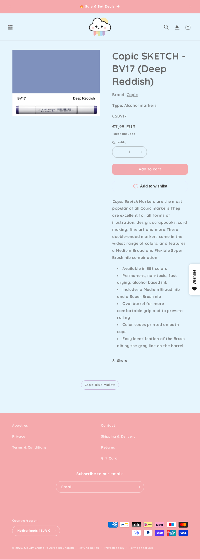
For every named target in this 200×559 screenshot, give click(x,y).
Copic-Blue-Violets (100, 385)
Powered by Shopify (59, 547)
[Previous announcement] (9, 6)
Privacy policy (114, 547)
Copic (132, 94)
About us (20, 425)
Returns (108, 447)
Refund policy (89, 547)
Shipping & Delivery (118, 436)
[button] (10, 27)
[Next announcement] (190, 6)
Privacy (18, 436)
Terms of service (141, 547)
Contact (108, 425)
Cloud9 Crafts (34, 547)
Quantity (119, 142)
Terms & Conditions (29, 447)
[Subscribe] (138, 487)
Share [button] (122, 360)
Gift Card (109, 458)
